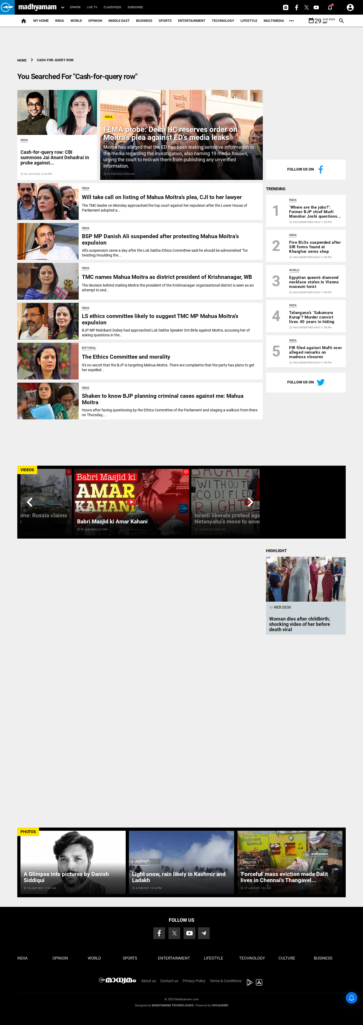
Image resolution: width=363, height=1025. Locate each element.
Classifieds (112, 7)
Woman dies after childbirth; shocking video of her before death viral (299, 624)
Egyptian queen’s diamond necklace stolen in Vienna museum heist (314, 282)
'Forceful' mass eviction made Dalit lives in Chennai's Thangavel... (284, 877)
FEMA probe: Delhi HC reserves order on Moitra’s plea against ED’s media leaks (170, 133)
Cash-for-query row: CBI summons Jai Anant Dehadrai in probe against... (54, 157)
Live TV (92, 7)
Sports (165, 21)
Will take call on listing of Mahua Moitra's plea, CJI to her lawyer (162, 197)
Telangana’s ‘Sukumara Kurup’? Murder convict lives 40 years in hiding (312, 317)
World (76, 21)
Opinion (95, 21)
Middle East (119, 21)
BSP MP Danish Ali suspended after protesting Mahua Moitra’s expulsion (160, 239)
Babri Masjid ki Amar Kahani (112, 521)
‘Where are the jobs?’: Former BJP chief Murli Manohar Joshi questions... (315, 212)
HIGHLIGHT (276, 550)
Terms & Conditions (226, 981)
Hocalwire (220, 1005)
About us (148, 981)
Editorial (89, 348)
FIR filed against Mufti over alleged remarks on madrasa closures (315, 352)
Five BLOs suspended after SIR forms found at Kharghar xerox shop (315, 247)
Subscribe (135, 7)
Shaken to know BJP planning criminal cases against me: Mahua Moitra (162, 399)
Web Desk (280, 607)
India (59, 21)
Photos (33, 862)
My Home (41, 21)
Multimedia (274, 21)
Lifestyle (248, 21)
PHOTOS (28, 831)
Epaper (75, 7)
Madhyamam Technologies (172, 1005)
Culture (286, 958)
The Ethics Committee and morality (126, 357)
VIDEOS (27, 470)
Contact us (169, 981)
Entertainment (191, 21)
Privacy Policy (194, 981)
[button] (7, 7)
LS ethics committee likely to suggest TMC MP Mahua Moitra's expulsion (160, 319)
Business (144, 21)
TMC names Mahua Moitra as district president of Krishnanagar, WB (167, 277)
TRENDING (275, 189)
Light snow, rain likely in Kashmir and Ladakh (179, 877)
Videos (85, 510)
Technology (223, 21)
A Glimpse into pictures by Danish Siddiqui (66, 877)
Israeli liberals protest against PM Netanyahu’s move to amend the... (237, 518)
